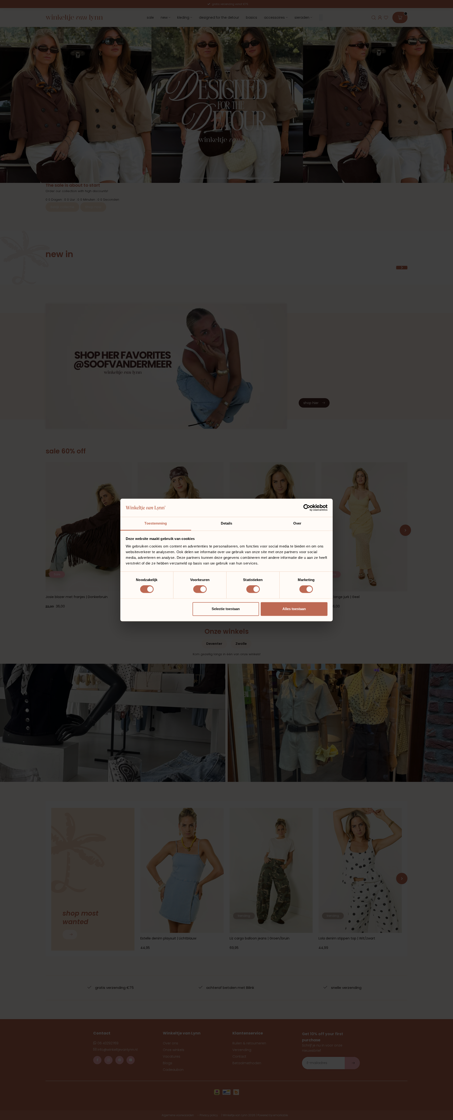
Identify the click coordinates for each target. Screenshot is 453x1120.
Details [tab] (226, 523)
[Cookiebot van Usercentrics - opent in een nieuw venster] (306, 507)
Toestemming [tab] (155, 523)
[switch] (200, 589)
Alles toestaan (294, 609)
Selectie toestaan (226, 609)
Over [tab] (297, 523)
